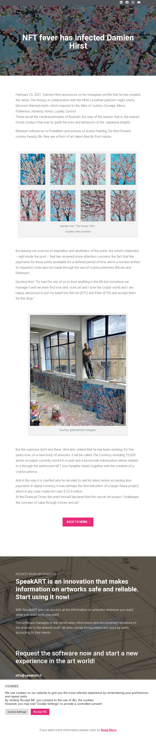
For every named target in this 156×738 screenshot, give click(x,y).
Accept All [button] (40, 711)
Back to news (77, 521)
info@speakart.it (28, 675)
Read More (109, 730)
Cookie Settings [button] (17, 711)
